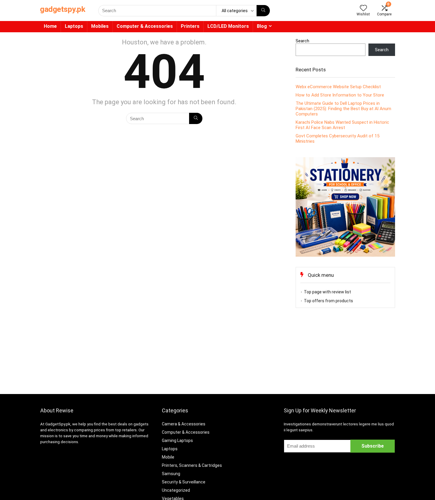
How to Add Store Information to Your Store (340, 95)
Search (302, 41)
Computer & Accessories (145, 26)
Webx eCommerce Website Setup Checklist (338, 86)
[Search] (263, 10)
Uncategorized (176, 490)
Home (50, 26)
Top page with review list (327, 292)
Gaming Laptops (177, 440)
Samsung (171, 473)
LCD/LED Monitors (228, 26)
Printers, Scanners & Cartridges (192, 465)
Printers (190, 26)
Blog (262, 26)
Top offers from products (328, 300)
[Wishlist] (363, 8)
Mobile (168, 457)
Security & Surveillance (183, 482)
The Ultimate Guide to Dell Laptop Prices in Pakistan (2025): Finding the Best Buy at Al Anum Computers (343, 109)
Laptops (74, 26)
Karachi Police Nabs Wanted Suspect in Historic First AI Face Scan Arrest (342, 125)
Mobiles (100, 26)
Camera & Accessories (183, 424)
